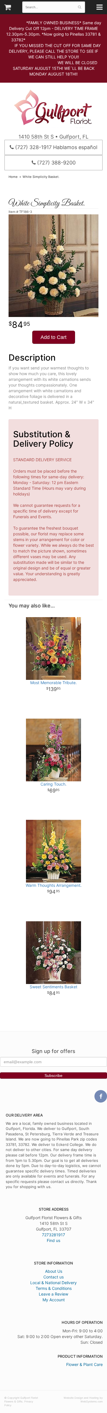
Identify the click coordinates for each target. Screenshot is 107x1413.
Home (13, 177)
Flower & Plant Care (84, 1364)
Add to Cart (53, 337)
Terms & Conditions (54, 1288)
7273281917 (53, 1234)
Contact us (53, 1276)
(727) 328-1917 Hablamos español (55, 147)
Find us (53, 1240)
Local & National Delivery (53, 1282)
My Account (54, 1299)
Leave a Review (53, 1294)
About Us (53, 1271)
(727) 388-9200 (56, 163)
